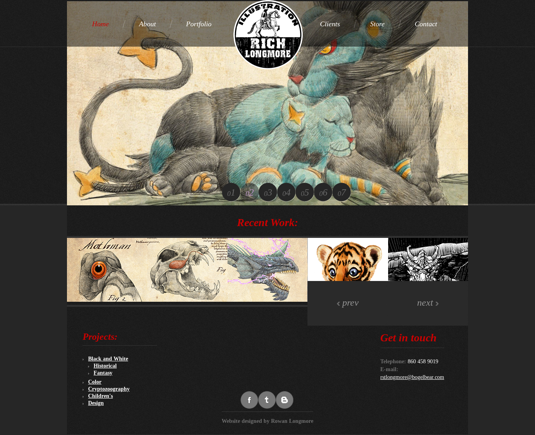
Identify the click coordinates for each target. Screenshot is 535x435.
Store (377, 24)
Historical (105, 366)
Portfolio (198, 24)
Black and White (108, 359)
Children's (100, 396)
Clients (330, 24)
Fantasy (103, 373)
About (147, 24)
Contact (426, 24)
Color (94, 382)
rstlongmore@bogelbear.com (412, 377)
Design (96, 403)
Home (100, 24)
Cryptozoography (109, 389)
